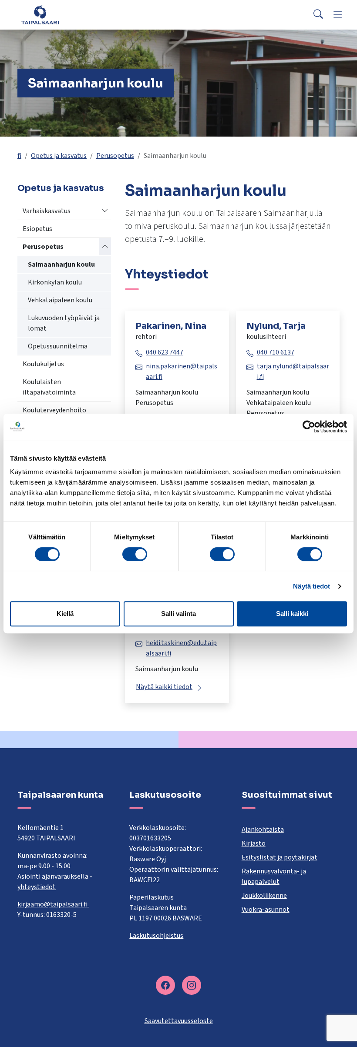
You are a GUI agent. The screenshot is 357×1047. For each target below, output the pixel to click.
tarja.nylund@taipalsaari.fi (293, 371)
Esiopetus (37, 229)
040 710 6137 (275, 352)
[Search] (318, 14)
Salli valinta (178, 613)
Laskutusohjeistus (156, 935)
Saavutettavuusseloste (179, 1021)
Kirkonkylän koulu (55, 282)
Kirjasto (254, 843)
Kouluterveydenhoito (54, 410)
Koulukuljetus (43, 364)
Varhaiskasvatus (47, 211)
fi (19, 156)
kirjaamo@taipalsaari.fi (53, 904)
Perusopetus (115, 156)
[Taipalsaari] (40, 14)
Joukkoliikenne (264, 895)
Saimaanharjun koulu (61, 264)
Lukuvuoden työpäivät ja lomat (64, 323)
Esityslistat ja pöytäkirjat (279, 857)
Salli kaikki (292, 613)
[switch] (134, 554)
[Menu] (338, 15)
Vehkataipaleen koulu (60, 300)
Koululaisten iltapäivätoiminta (49, 387)
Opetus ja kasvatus (59, 156)
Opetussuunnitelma (58, 346)
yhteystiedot (36, 887)
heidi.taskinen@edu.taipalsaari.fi (181, 648)
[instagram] (191, 985)
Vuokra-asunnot (266, 909)
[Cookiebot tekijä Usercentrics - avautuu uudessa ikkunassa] (309, 426)
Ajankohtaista (263, 829)
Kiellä (65, 613)
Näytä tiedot (311, 586)
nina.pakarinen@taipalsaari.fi (181, 371)
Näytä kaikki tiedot (164, 687)
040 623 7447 (164, 352)
